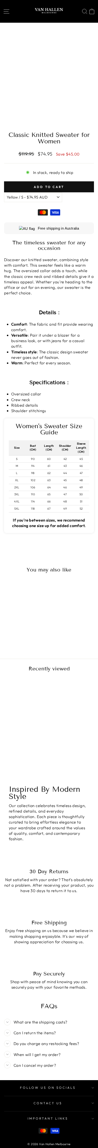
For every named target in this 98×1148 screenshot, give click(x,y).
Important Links (48, 1118)
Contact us (48, 1103)
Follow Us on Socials (48, 1087)
